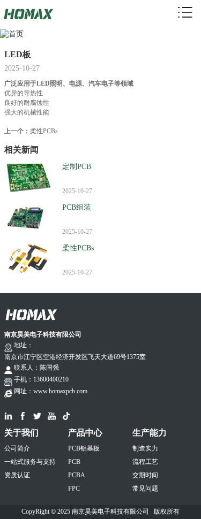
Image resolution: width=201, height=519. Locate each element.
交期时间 (145, 475)
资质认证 (17, 475)
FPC (74, 488)
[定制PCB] (28, 169)
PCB (74, 461)
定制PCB (76, 167)
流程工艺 (145, 461)
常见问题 (145, 488)
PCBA (76, 475)
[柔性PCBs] (28, 251)
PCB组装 (76, 207)
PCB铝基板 (84, 448)
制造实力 (145, 448)
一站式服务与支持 (30, 461)
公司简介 (17, 448)
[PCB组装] (28, 210)
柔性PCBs (44, 131)
